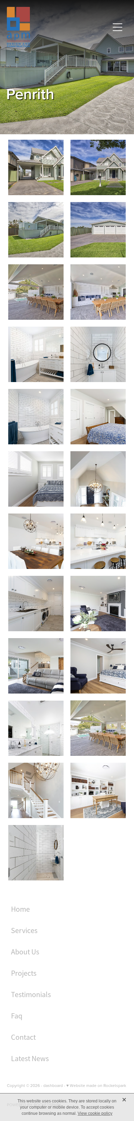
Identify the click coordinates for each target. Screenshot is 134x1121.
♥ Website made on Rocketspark (96, 1085)
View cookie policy (95, 1113)
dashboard (53, 1085)
